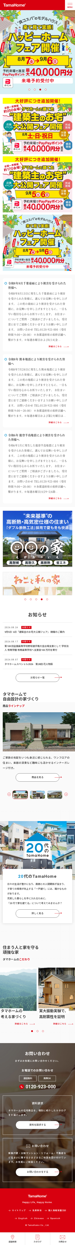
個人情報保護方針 (57, 1210)
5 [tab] (47, 599)
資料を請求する (37, 1124)
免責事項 (37, 1210)
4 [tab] (46, 89)
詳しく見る (38, 913)
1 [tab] (29, 89)
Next (66, 794)
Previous (9, 794)
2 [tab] (35, 89)
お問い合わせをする (37, 1172)
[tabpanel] (37, 582)
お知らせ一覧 (37, 677)
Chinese (39, 1218)
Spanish (55, 1218)
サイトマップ (19, 1210)
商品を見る (38, 777)
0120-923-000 (41, 1086)
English (23, 1218)
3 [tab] (40, 89)
